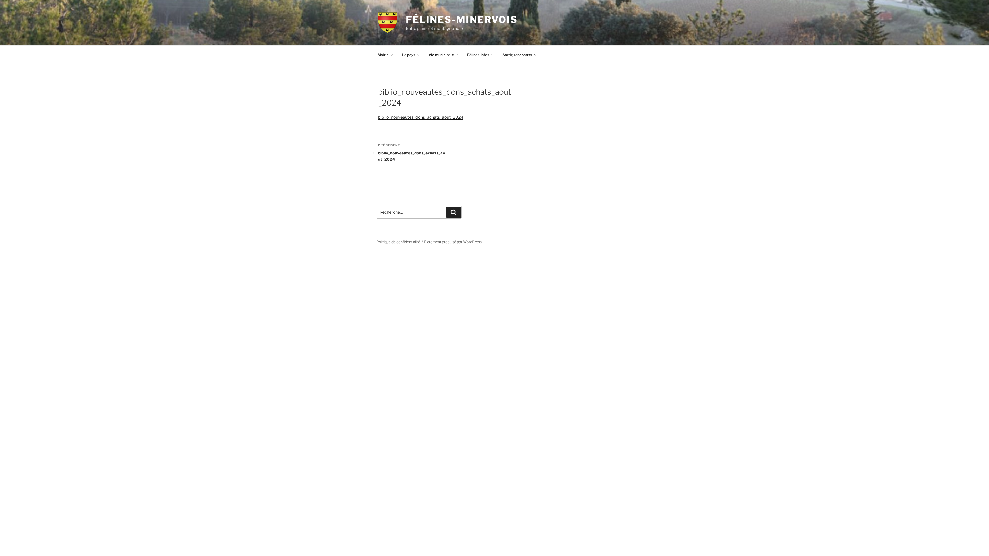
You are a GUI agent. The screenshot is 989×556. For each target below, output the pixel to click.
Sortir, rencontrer (517, 55)
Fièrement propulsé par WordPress (453, 242)
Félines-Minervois (462, 19)
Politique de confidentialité (398, 242)
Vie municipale (441, 55)
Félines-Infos (478, 55)
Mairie (383, 55)
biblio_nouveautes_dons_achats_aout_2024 (420, 117)
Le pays (408, 55)
